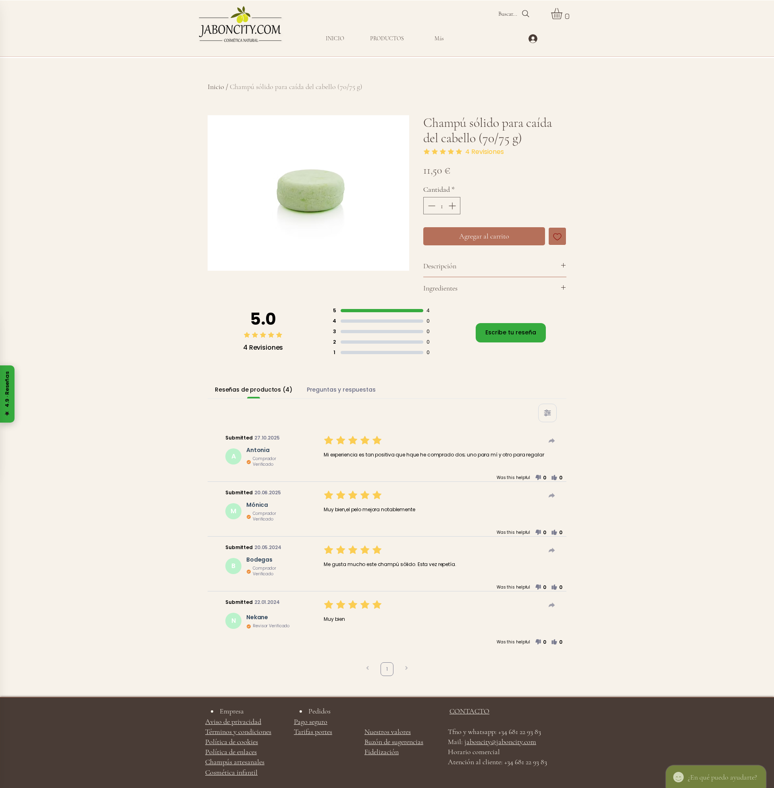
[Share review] (552, 441)
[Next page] (406, 669)
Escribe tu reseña (510, 332)
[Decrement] (430, 205)
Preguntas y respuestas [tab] (341, 390)
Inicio (216, 86)
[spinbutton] (442, 205)
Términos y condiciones (238, 731)
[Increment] (453, 205)
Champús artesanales (234, 761)
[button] (387, 39)
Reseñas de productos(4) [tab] (253, 390)
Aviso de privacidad (233, 721)
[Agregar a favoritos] (557, 236)
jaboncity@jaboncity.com (500, 741)
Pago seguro (310, 721)
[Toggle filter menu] (547, 413)
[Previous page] (368, 669)
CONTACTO (469, 711)
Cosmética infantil (231, 772)
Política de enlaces (231, 751)
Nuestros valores (387, 731)
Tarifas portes (313, 731)
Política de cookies (231, 741)
